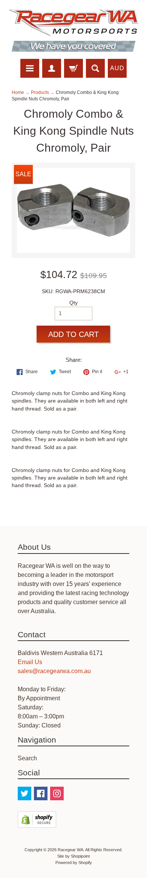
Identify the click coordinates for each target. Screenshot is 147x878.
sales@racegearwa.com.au (54, 671)
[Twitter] (24, 793)
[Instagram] (57, 793)
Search (27, 758)
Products (40, 92)
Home (18, 92)
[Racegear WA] (73, 30)
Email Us (30, 662)
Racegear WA (70, 849)
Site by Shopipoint (73, 856)
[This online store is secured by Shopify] (37, 823)
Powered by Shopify (73, 862)
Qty (73, 303)
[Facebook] (40, 793)
